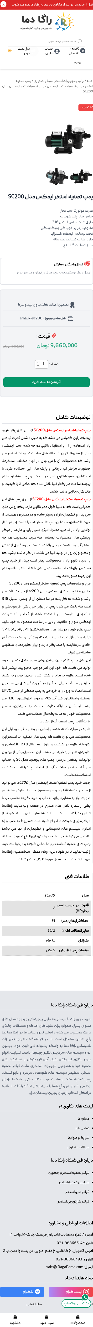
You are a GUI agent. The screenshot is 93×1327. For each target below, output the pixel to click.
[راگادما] (46, 24)
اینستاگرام (74, 1292)
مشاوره (15, 1323)
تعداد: (53, 364)
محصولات (77, 1323)
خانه (90, 81)
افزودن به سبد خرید (46, 382)
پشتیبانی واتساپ (76, 1303)
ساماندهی (34, 1304)
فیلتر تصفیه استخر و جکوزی (68, 1173)
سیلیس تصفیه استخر (74, 1182)
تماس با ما (82, 1128)
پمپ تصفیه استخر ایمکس (65, 86)
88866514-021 (70, 1243)
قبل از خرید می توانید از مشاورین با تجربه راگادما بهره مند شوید (52, 4)
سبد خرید (47, 1323)
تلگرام (28, 1292)
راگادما (7, 806)
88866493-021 (69, 1259)
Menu (77, 63)
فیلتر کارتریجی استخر (73, 1201)
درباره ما (83, 1119)
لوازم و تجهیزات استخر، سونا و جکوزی (59, 81)
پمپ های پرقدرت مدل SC (35, 760)
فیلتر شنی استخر (77, 1192)
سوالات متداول (78, 1147)
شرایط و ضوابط (78, 1138)
